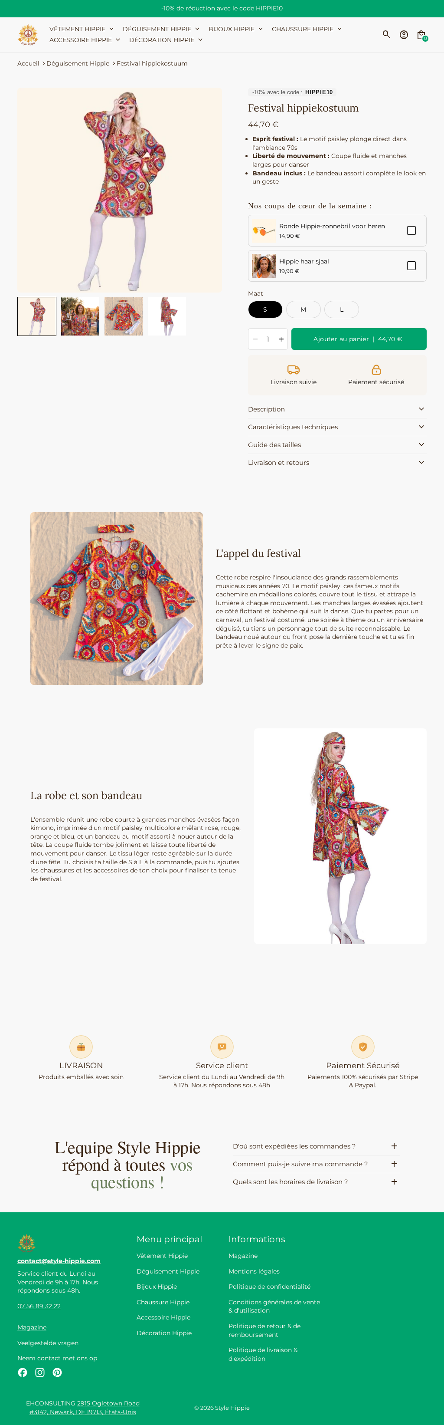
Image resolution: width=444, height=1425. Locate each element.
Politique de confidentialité (269, 1286)
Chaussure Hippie (163, 1302)
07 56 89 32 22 (39, 1306)
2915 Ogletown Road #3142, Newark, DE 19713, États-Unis (84, 1407)
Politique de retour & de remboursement (264, 1330)
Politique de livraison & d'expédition (263, 1354)
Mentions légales (254, 1271)
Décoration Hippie (164, 1333)
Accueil (28, 63)
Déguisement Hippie (77, 63)
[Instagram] (40, 1372)
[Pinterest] (57, 1372)
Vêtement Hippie (162, 1256)
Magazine (31, 1327)
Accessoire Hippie (163, 1317)
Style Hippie (232, 1408)
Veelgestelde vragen (47, 1343)
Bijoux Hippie (157, 1286)
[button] (36, 316)
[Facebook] (22, 1372)
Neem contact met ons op (57, 1358)
